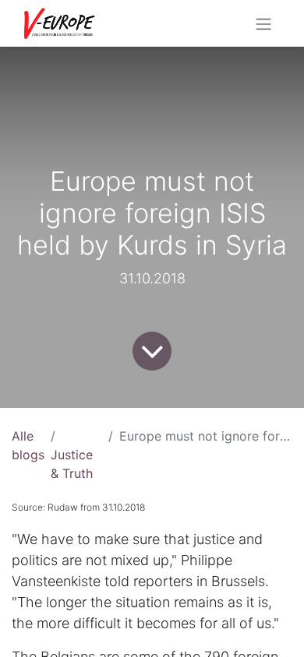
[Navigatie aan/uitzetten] (263, 23)
